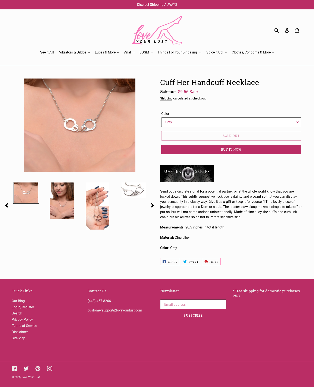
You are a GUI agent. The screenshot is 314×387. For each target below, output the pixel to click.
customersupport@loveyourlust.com (115, 310)
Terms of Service (24, 326)
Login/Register (23, 307)
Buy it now (231, 149)
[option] (23, 192)
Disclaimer (20, 332)
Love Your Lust (31, 377)
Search (17, 313)
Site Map (18, 338)
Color (165, 114)
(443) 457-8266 (99, 301)
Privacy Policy (22, 319)
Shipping (166, 98)
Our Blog (18, 301)
